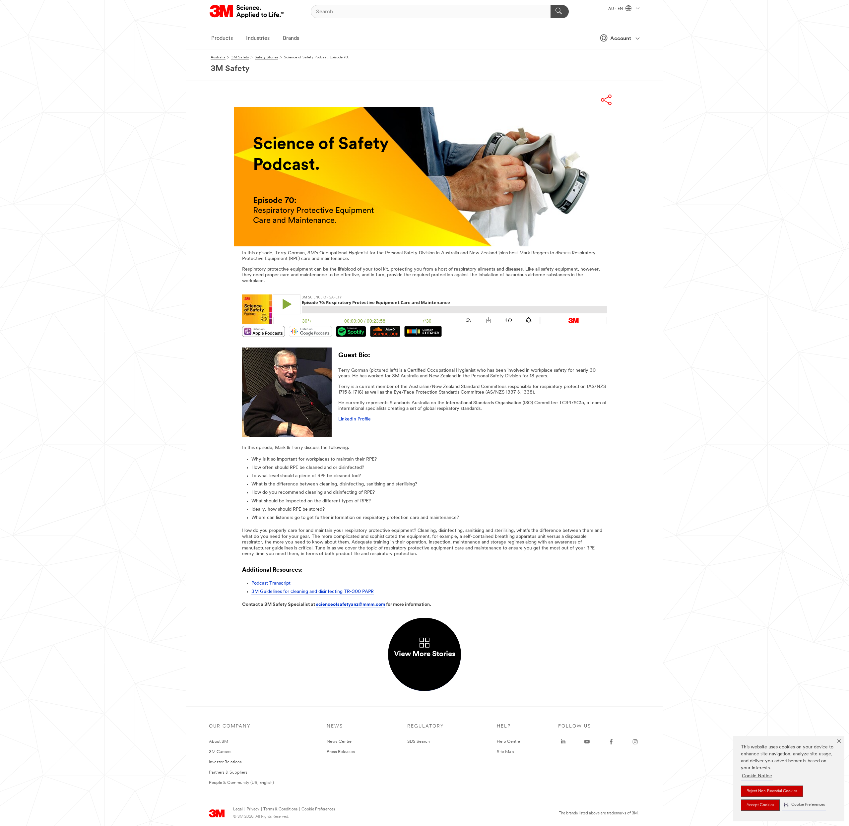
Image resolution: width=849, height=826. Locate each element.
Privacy (253, 809)
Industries (258, 38)
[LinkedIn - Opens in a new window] (563, 742)
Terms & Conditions (280, 809)
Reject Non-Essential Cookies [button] (772, 791)
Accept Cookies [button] (760, 805)
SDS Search (418, 741)
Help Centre (508, 741)
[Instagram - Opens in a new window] (635, 742)
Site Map (505, 752)
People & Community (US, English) (241, 783)
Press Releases (341, 752)
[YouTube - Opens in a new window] (587, 742)
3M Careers (220, 752)
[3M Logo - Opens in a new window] (247, 11)
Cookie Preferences (318, 809)
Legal (238, 809)
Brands (291, 38)
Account (620, 38)
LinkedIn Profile (354, 419)
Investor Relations (225, 762)
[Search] (560, 11)
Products (222, 38)
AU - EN (616, 9)
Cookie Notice (757, 776)
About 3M (218, 741)
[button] (804, 804)
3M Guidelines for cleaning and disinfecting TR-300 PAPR (312, 591)
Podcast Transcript (271, 583)
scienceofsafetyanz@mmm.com (350, 604)
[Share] (606, 100)
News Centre (339, 741)
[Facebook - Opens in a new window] (611, 742)
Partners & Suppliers (228, 772)
